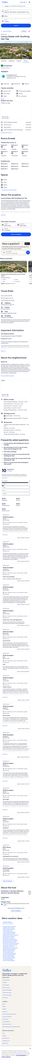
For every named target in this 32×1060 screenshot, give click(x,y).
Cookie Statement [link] (6, 1021)
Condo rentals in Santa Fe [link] (9, 933)
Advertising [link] (4, 997)
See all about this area (6, 132)
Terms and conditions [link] (6, 1016)
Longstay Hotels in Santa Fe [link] (9, 926)
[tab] (7, 922)
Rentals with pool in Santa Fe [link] (9, 942)
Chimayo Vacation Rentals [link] (9, 957)
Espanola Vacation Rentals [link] (9, 949)
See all (2, 99)
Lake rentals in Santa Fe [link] (8, 938)
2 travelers (7, 230)
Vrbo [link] (3, 1033)
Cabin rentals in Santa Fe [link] (9, 929)
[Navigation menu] (29, 2)
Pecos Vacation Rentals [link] (8, 956)
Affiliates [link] (4, 1009)
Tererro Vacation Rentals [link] (8, 960)
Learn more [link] (4, 478)
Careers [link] (4, 1006)
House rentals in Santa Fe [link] (9, 936)
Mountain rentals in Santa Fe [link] (9, 939)
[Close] (30, 1048)
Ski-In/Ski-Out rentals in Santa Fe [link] (11, 943)
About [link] (3, 1004)
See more (3, 215)
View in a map (5, 118)
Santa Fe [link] (7, 6)
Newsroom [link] (4, 1011)
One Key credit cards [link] (6, 992)
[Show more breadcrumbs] (2, 6)
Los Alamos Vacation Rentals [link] (9, 953)
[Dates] (16, 16)
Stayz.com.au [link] (5, 1043)
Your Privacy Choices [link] (6, 1024)
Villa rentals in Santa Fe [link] (8, 946)
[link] (29, 31)
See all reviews (7, 881)
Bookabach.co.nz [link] (6, 1040)
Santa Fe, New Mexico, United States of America (17, 12)
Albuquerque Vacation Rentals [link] (10, 947)
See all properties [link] (7, 31)
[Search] (28, 252)
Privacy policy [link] (5, 1019)
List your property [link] (6, 980)
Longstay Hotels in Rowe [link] (9, 928)
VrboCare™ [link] (4, 982)
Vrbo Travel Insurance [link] (6, 995)
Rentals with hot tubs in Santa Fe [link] (10, 935)
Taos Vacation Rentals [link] (8, 959)
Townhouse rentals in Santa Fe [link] (10, 945)
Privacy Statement (21, 1055)
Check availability (16, 234)
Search (16, 25)
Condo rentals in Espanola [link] (9, 932)
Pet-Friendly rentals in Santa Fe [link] (10, 940)
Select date (7, 225)
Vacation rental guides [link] (7, 990)
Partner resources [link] (6, 987)
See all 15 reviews (5, 68)
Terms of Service (6, 1056)
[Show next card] (30, 50)
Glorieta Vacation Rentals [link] (9, 950)
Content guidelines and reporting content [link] (11, 1026)
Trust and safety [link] (5, 985)
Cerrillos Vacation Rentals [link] (9, 955)
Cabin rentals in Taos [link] (8, 930)
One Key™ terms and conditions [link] (9, 1014)
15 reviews (9, 471)
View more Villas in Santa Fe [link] (7, 376)
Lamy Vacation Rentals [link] (8, 952)
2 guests (6, 21)
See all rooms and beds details (9, 190)
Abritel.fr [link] (4, 1035)
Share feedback (16, 911)
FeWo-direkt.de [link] (5, 1038)
